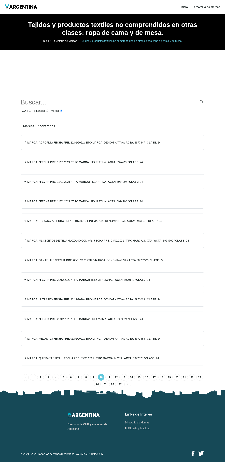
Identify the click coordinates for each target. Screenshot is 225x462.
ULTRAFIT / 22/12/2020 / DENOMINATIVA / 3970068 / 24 (94, 299)
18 (161, 377)
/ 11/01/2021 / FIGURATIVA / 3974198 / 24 (85, 201)
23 (199, 377)
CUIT (25, 110)
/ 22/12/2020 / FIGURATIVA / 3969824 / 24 (85, 319)
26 (112, 384)
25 (104, 384)
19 (169, 377)
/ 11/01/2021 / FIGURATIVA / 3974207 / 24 (85, 181)
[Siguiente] (127, 384)
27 (120, 384)
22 (192, 377)
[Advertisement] (112, 73)
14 (131, 377)
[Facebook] (193, 453)
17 (154, 377)
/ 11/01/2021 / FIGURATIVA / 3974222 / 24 (85, 162)
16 (146, 377)
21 (184, 377)
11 (108, 377)
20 (176, 377)
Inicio (184, 7)
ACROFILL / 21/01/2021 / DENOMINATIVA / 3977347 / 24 (94, 142)
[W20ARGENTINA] (21, 7)
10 (101, 377)
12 (116, 377)
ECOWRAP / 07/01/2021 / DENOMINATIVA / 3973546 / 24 (94, 221)
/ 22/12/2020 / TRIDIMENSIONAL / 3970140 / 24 (88, 279)
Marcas (55, 110)
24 (97, 384)
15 (139, 377)
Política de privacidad (137, 428)
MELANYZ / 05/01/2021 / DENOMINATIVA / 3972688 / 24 (94, 338)
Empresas (39, 110)
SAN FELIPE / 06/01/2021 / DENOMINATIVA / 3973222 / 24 (95, 260)
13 (123, 377)
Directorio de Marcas (206, 7)
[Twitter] (201, 453)
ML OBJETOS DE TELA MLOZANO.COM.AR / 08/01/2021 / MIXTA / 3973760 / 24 (108, 240)
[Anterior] (25, 377)
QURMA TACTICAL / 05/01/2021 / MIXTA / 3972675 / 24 (93, 358)
